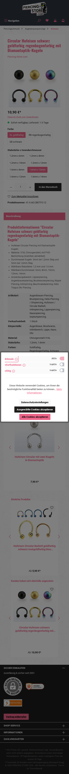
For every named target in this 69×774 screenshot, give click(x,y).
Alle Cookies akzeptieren (35, 417)
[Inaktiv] (64, 364)
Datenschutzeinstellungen (34, 402)
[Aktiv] (64, 358)
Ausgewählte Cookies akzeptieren (35, 409)
